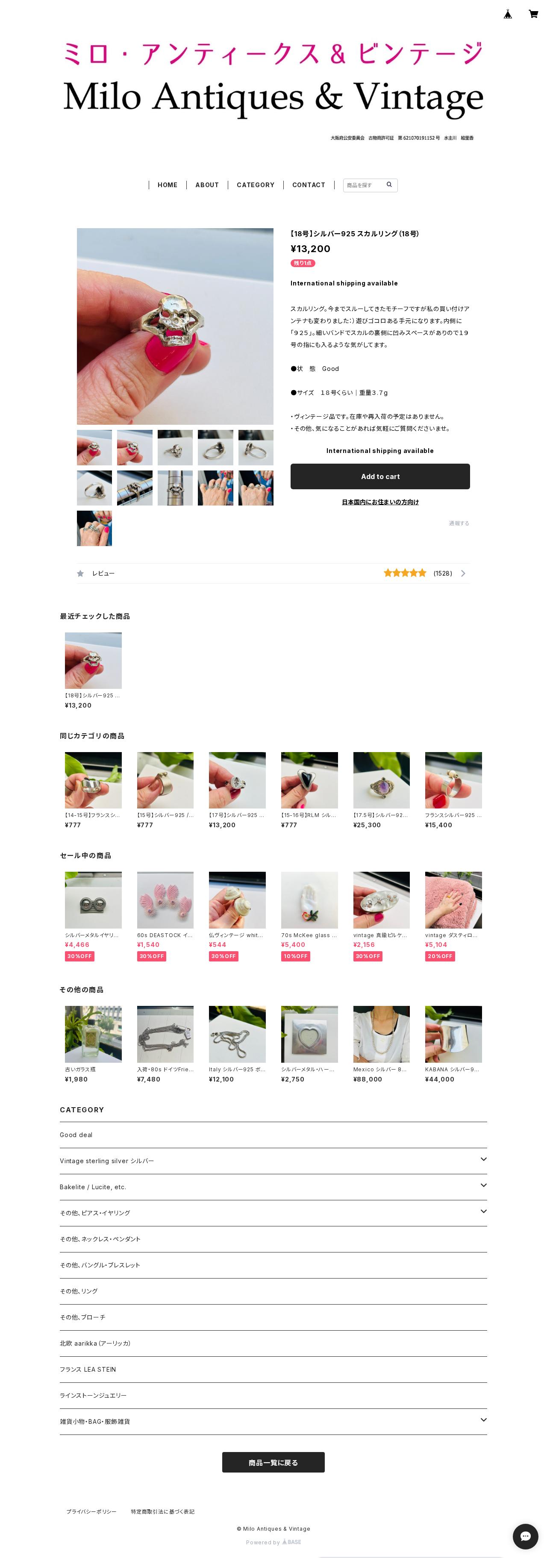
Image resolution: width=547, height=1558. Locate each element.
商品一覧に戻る (273, 1462)
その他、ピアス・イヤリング (95, 1213)
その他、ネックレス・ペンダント (100, 1239)
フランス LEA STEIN (88, 1369)
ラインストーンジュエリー (93, 1395)
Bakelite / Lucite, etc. (93, 1187)
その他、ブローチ (82, 1317)
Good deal (76, 1134)
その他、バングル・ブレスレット (100, 1265)
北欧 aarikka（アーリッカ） (96, 1343)
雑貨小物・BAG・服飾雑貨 (95, 1421)
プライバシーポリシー (92, 1511)
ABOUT (207, 184)
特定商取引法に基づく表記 (163, 1511)
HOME (168, 184)
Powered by (264, 1542)
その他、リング (79, 1291)
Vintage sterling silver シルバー (107, 1160)
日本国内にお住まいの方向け (380, 502)
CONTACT (309, 184)
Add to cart (380, 476)
